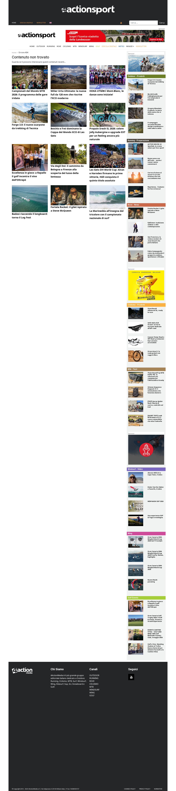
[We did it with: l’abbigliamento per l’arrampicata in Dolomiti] (136, 99)
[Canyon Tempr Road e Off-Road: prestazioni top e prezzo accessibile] (136, 342)
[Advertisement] (30, 740)
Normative (158, 789)
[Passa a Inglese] (51, 22)
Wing (91, 46)
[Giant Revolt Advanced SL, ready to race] (136, 313)
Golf (91, 695)
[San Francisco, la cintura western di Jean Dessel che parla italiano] (136, 241)
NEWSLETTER (41, 23)
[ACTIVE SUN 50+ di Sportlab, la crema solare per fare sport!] (136, 149)
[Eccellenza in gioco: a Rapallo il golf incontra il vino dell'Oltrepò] (136, 606)
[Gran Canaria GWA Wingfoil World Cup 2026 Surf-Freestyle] (136, 542)
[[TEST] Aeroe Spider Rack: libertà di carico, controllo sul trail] (136, 406)
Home (14, 23)
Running (51, 46)
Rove (59, 46)
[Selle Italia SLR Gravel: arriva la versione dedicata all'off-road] (136, 327)
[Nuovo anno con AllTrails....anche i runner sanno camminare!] (136, 163)
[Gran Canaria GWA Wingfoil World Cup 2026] (136, 570)
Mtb (75, 46)
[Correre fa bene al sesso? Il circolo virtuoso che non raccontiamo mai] (136, 177)
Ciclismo (67, 46)
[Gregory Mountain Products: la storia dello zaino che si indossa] (136, 113)
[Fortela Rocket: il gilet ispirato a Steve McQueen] (136, 213)
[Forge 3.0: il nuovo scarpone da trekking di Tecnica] (136, 84)
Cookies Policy (129, 789)
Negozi (129, 46)
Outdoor (41, 46)
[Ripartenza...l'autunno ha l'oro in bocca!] (136, 191)
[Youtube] (121, 22)
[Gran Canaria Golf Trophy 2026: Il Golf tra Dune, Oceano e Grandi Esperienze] (136, 620)
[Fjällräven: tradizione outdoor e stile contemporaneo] (136, 227)
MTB (91, 687)
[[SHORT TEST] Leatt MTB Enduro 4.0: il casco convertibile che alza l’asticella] (136, 420)
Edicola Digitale (26, 23)
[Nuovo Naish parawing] (136, 584)
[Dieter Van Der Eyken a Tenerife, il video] (136, 492)
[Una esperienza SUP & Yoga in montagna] (136, 520)
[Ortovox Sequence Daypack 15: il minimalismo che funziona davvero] (136, 392)
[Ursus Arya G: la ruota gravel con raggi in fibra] (136, 356)
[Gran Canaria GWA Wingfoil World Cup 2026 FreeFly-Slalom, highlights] (136, 556)
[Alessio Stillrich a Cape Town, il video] (136, 477)
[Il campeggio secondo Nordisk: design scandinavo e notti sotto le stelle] (136, 127)
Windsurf (82, 46)
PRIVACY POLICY (144, 789)
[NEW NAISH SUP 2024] (136, 506)
